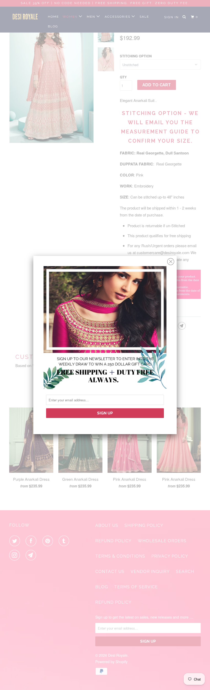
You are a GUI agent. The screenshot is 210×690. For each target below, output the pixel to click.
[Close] (170, 260)
